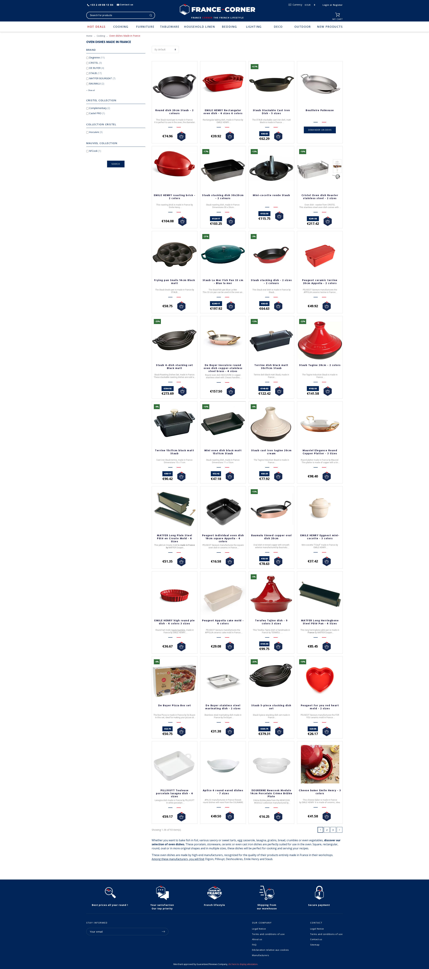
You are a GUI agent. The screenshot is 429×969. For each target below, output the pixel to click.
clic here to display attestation (243, 964)
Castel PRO (97, 113)
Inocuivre (96, 132)
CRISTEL (95, 62)
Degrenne (97, 57)
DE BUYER (96, 68)
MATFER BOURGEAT (102, 78)
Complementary (99, 108)
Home (89, 35)
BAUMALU (96, 83)
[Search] (151, 15)
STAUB (95, 73)
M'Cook (95, 150)
